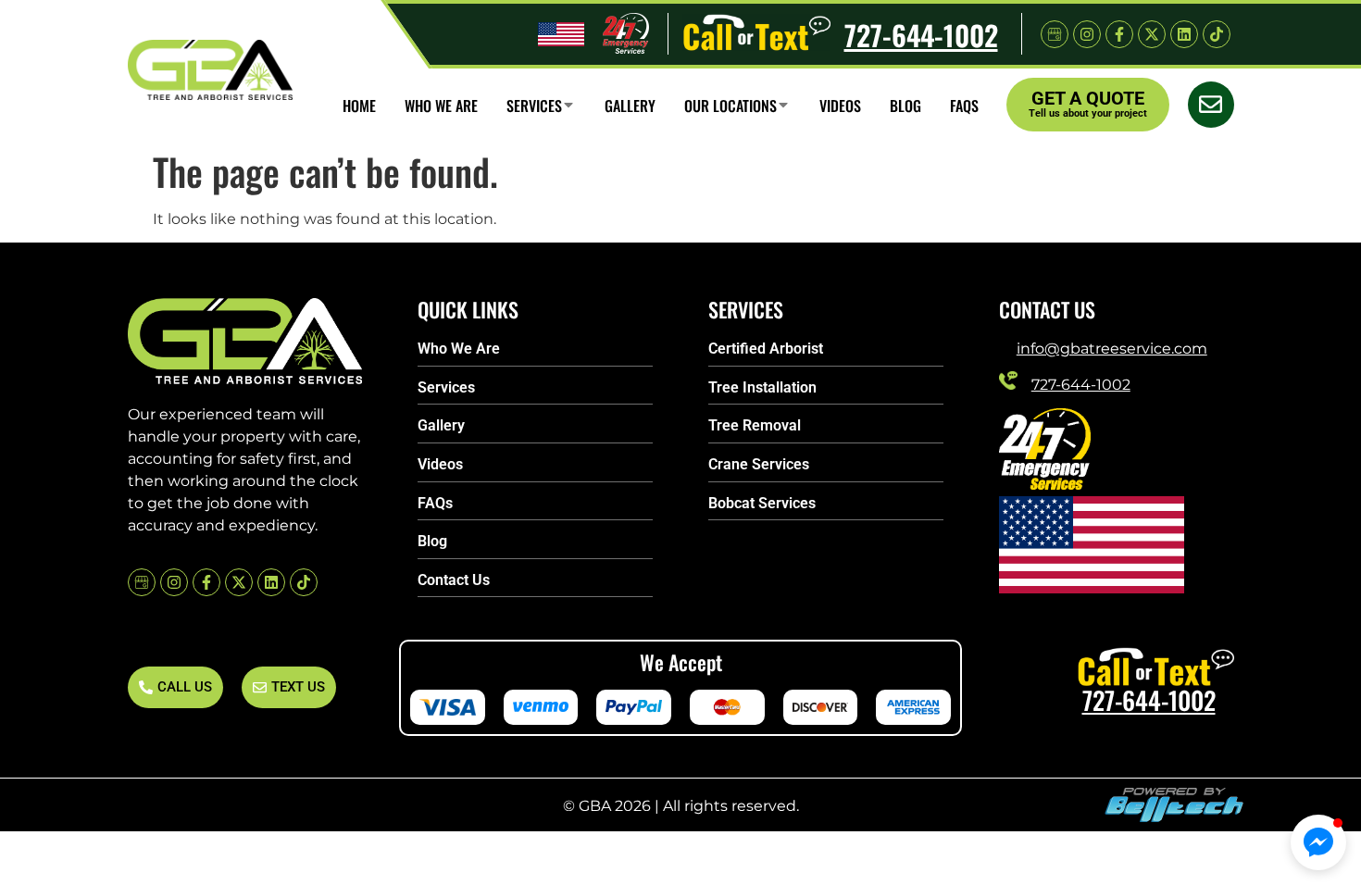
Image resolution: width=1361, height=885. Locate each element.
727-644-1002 (921, 33)
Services (534, 104)
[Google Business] (1054, 34)
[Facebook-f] (1119, 34)
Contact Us (454, 580)
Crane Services (758, 464)
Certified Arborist (765, 348)
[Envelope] (1211, 104)
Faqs (964, 104)
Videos (840, 104)
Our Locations (730, 104)
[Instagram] (1087, 34)
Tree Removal (754, 425)
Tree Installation (762, 387)
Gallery (630, 104)
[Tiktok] (1216, 34)
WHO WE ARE (441, 104)
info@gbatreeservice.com (1112, 347)
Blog (905, 104)
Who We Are (459, 348)
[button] (1318, 842)
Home (359, 104)
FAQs (435, 503)
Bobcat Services (762, 503)
